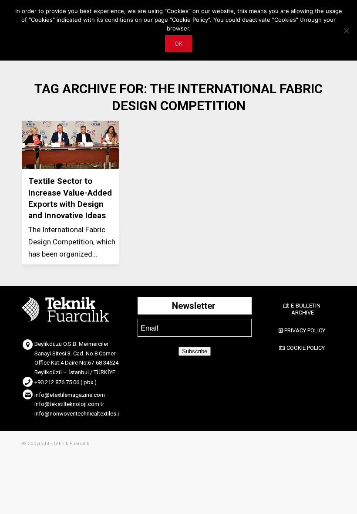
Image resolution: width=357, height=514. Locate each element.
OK (178, 43)
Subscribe (194, 351)
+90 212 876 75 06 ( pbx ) (65, 382)
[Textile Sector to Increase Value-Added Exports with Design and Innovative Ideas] (70, 145)
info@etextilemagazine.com (69, 395)
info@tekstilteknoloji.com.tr (69, 404)
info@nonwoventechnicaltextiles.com (81, 413)
